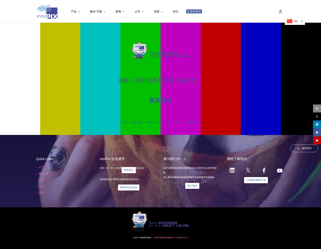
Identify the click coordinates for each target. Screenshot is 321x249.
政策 (168, 238)
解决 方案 (136, 122)
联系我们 (160, 100)
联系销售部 (193, 122)
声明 (160, 238)
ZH (295, 21)
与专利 (177, 238)
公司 (159, 122)
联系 (41, 192)
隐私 (164, 238)
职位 (179, 122)
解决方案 (44, 173)
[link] (160, 42)
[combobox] (295, 21)
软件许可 (184, 238)
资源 (169, 122)
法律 (156, 238)
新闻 (149, 122)
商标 (172, 238)
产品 (124, 122)
